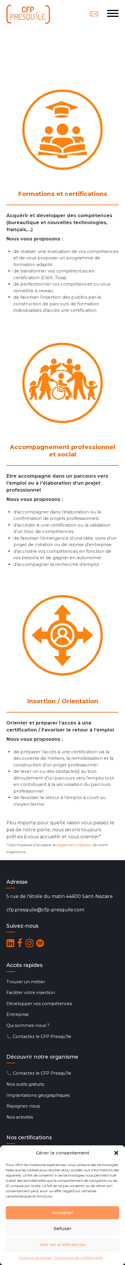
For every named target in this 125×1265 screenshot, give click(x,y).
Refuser (62, 1228)
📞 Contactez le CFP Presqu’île (38, 1036)
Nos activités (19, 1117)
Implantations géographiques (38, 1095)
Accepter (62, 1212)
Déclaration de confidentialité (78, 1257)
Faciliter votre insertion (30, 992)
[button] (116, 1153)
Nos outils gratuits (25, 1084)
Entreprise (17, 1014)
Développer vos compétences (39, 1003)
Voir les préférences (62, 1244)
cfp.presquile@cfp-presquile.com (45, 910)
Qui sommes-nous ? (27, 1025)
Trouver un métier (25, 981)
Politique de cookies (35, 1257)
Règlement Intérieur (74, 845)
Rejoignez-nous (23, 1106)
